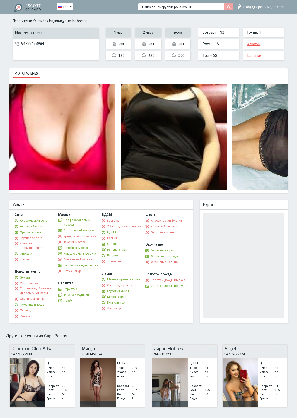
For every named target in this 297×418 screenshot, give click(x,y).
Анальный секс (31, 226)
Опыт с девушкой (119, 285)
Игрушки (26, 253)
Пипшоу (25, 310)
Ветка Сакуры (73, 271)
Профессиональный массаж (78, 222)
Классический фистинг (167, 220)
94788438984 (32, 43)
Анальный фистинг (164, 226)
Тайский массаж (75, 242)
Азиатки (253, 44)
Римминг (26, 316)
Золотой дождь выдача (168, 280)
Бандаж (112, 255)
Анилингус (114, 308)
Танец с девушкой (76, 295)
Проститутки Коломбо (29, 21)
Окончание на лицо (164, 262)
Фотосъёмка (29, 283)
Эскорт (25, 277)
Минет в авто (116, 296)
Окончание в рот (163, 250)
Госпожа (113, 220)
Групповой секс (31, 238)
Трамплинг (114, 261)
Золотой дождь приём (167, 286)
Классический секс (33, 220)
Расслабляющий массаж (81, 265)
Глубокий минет (118, 291)
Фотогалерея (26, 73)
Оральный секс (31, 232)
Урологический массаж (80, 236)
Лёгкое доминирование (124, 226)
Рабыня (112, 238)
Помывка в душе (32, 304)
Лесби (68, 300)
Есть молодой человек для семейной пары (36, 291)
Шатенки (254, 56)
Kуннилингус (116, 302)
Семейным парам (32, 299)
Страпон (113, 244)
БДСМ (111, 232)
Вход (263, 7)
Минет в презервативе (123, 279)
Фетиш (25, 259)
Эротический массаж (79, 230)
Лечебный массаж (76, 248)
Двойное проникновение (31, 245)
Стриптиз (70, 289)
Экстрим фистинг (163, 232)
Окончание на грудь (165, 256)
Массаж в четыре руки (80, 253)
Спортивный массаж (78, 259)
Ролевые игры (117, 249)
